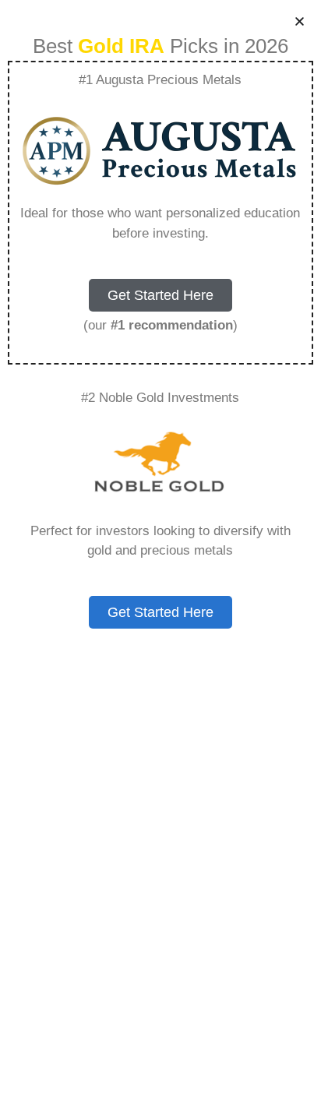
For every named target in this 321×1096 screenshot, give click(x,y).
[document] (160, 548)
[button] (299, 21)
